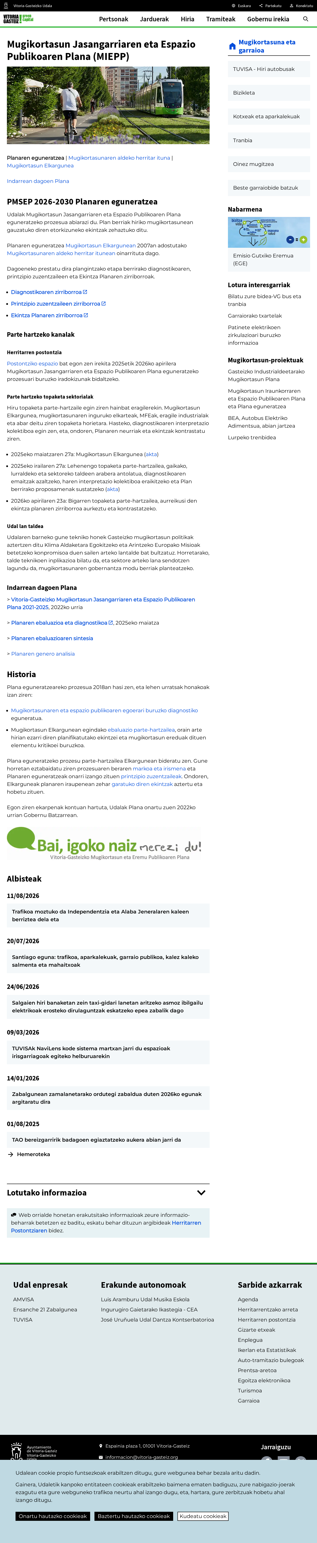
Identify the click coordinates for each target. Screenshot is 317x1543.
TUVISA (22, 1320)
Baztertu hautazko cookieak (134, 1516)
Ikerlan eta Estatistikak (267, 1350)
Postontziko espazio (32, 363)
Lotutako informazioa (47, 1193)
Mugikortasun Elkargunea (40, 165)
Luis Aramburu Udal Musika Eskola (145, 1299)
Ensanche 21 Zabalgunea (45, 1309)
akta (151, 454)
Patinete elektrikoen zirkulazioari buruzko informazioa (254, 335)
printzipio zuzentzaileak (151, 776)
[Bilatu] (306, 19)
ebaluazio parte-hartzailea (141, 730)
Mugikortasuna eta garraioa (267, 46)
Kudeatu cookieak (203, 1516)
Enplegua (250, 1340)
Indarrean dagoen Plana (38, 181)
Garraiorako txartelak (255, 316)
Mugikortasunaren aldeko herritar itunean (61, 253)
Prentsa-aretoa (257, 1370)
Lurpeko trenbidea (252, 437)
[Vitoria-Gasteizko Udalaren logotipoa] (33, 1453)
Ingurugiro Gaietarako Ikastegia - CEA (149, 1309)
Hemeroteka (33, 1154)
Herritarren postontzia (267, 1320)
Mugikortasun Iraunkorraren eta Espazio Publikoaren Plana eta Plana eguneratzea (266, 399)
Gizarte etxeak (256, 1330)
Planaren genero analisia (43, 654)
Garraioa (249, 1401)
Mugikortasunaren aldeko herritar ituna (119, 158)
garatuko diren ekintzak (142, 784)
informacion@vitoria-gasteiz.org (141, 1457)
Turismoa (250, 1390)
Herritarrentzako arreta (268, 1309)
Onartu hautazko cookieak (53, 1516)
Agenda (248, 1299)
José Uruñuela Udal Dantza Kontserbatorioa (157, 1320)
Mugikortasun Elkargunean (101, 245)
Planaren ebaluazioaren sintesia (52, 638)
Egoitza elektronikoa (264, 1380)
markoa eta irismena (159, 768)
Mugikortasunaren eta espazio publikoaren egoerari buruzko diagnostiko (104, 710)
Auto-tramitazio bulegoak (271, 1360)
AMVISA (23, 1299)
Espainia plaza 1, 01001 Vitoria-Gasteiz (147, 1446)
